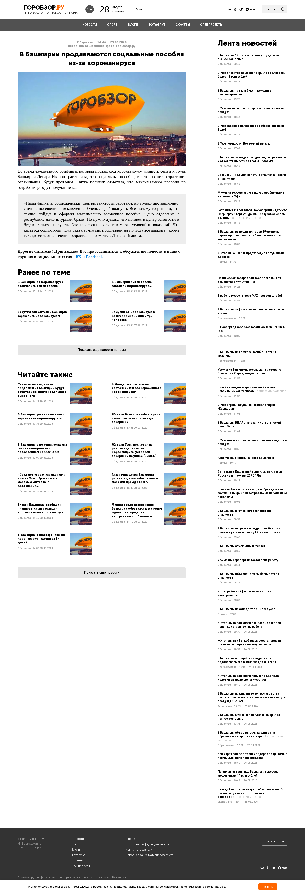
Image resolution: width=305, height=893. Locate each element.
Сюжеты (77, 860)
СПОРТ (112, 24)
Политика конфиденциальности (148, 844)
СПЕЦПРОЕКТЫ (211, 24)
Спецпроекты (81, 866)
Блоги (76, 849)
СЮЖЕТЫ (183, 24)
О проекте (132, 838)
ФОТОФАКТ (156, 24)
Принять (267, 886)
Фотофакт (78, 855)
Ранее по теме (44, 272)
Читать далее (55, 291)
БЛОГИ (133, 24)
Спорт (76, 844)
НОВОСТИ (90, 24)
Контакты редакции (139, 849)
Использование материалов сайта (149, 855)
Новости (78, 838)
